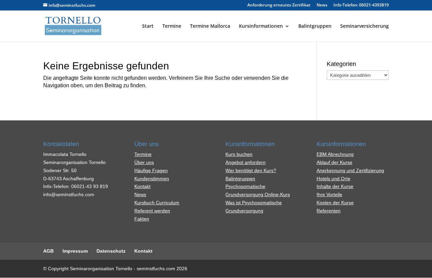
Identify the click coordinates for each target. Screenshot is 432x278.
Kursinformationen (261, 26)
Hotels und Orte (333, 178)
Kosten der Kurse (335, 202)
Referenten (329, 210)
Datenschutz (111, 251)
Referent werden (152, 210)
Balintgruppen (314, 26)
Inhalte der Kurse (335, 186)
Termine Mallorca (210, 26)
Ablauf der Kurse (334, 162)
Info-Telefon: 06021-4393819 (361, 5)
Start (148, 26)
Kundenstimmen (151, 178)
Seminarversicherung (364, 26)
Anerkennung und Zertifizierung (350, 170)
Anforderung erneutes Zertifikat (278, 5)
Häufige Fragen (151, 170)
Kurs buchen (238, 154)
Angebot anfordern (245, 162)
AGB (48, 251)
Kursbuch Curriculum (156, 202)
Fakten (141, 219)
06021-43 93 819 (89, 186)
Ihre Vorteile (329, 194)
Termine (171, 26)
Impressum (75, 251)
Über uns (144, 162)
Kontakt (142, 186)
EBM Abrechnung (335, 154)
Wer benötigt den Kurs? (250, 170)
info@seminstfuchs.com (68, 194)
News (322, 5)
